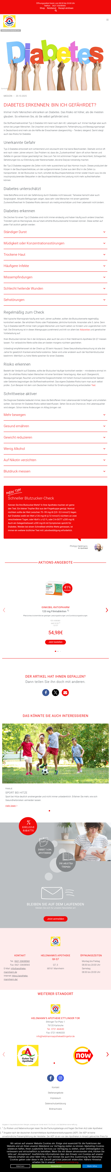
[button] (108, 608)
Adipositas (85, 329)
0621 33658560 (59, 6)
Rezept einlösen (65, 8)
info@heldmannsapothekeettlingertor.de (55, 1036)
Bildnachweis (55, 1109)
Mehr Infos (92, 1166)
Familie (8, 788)
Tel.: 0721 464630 (55, 1029)
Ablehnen (20, 1166)
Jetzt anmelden (55, 918)
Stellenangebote (55, 1092)
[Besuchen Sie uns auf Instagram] (60, 1078)
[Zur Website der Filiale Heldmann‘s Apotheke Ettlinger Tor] (55, 1009)
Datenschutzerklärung (55, 1103)
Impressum (55, 1098)
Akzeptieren (56, 1166)
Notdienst (51, 8)
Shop (42, 8)
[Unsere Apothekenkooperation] (27, 1055)
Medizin (8, 96)
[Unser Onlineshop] (83, 1055)
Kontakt (55, 1087)
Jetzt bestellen (55, 642)
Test (93, 385)
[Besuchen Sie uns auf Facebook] (50, 1078)
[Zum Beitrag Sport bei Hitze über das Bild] (55, 753)
